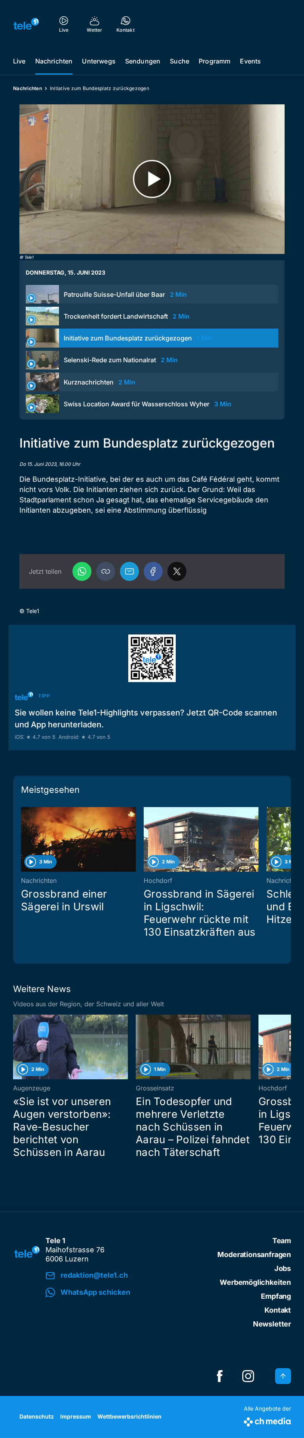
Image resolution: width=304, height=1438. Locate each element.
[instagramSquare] (248, 1376)
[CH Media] (267, 1420)
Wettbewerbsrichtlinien (129, 1416)
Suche (179, 61)
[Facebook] (153, 571)
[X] (176, 571)
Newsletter (272, 1324)
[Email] (129, 571)
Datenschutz (36, 1416)
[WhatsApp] (81, 571)
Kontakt (277, 1310)
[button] (105, 571)
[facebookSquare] (220, 1376)
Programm (214, 61)
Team (281, 1240)
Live (19, 61)
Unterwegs (98, 61)
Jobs (282, 1268)
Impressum (75, 1416)
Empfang (276, 1296)
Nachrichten (54, 61)
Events (250, 61)
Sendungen (142, 61)
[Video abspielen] (152, 179)
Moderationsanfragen (254, 1254)
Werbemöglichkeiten (255, 1282)
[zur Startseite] (26, 23)
